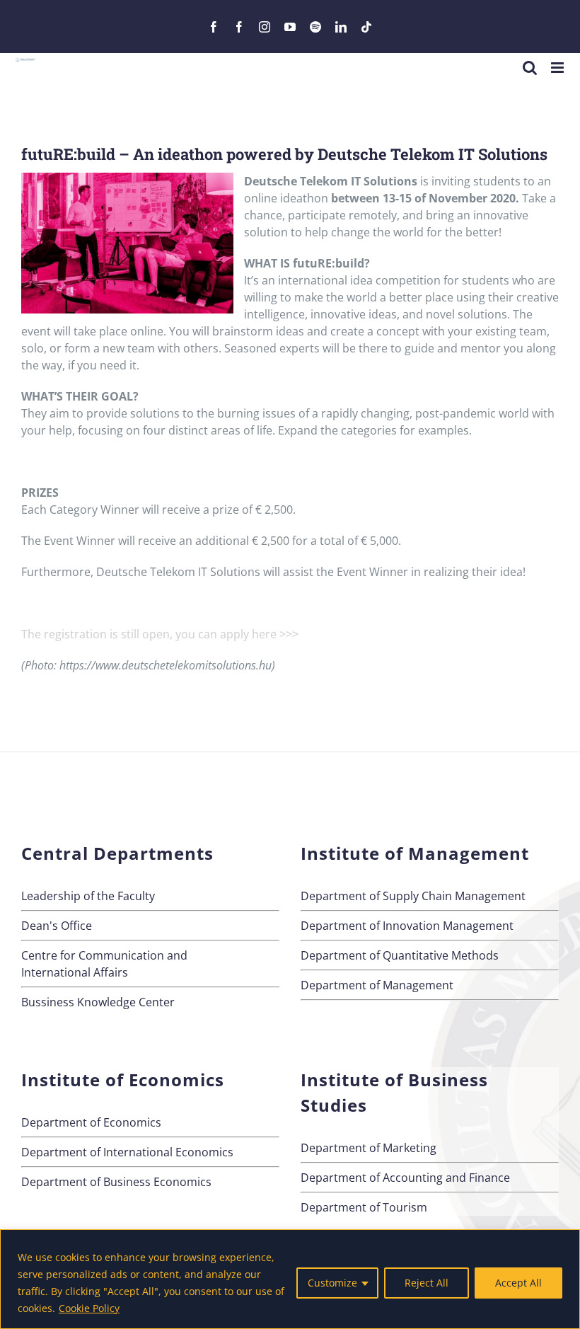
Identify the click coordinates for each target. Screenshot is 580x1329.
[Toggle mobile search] (530, 67)
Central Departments (117, 853)
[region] (290, 1279)
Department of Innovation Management (407, 925)
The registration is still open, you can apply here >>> (159, 634)
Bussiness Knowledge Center (98, 1002)
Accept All (518, 1282)
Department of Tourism (364, 1207)
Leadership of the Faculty (88, 896)
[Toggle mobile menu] (558, 67)
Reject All (426, 1282)
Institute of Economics (122, 1079)
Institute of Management (415, 853)
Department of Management (377, 985)
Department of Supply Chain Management (413, 896)
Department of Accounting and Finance (405, 1177)
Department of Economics (91, 1122)
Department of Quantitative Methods (400, 955)
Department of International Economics (127, 1152)
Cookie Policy (89, 1308)
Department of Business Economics (116, 1182)
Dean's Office (56, 925)
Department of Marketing (368, 1148)
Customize (332, 1282)
